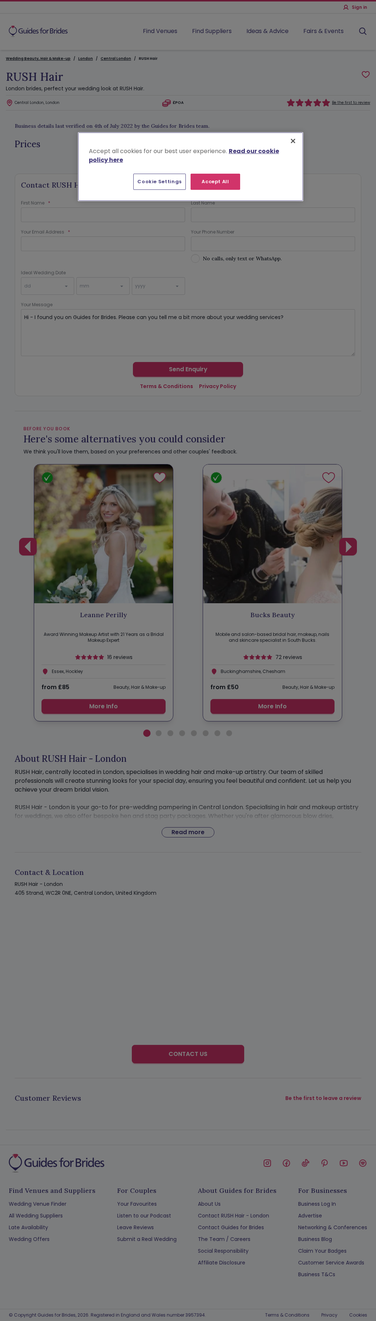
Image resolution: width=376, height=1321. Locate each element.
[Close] (293, 141)
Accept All (215, 181)
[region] (190, 166)
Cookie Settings (159, 181)
